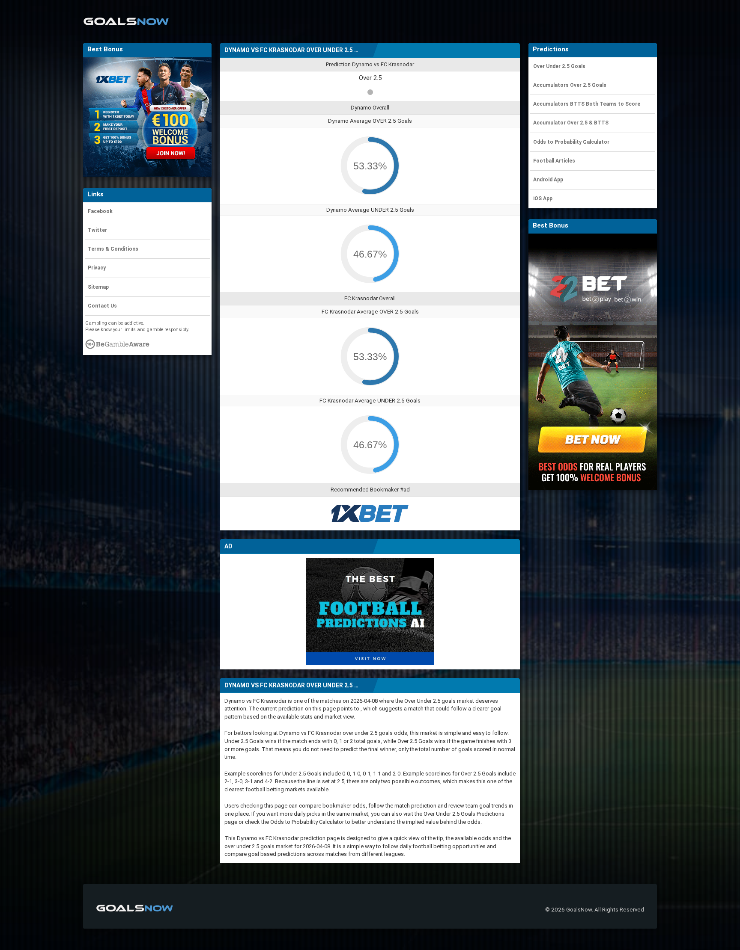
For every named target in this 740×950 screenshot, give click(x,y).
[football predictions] (370, 611)
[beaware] (117, 346)
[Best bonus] (370, 513)
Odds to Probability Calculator (307, 822)
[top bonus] (592, 361)
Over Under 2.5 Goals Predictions (464, 814)
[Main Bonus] (147, 117)
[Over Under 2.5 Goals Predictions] (126, 15)
